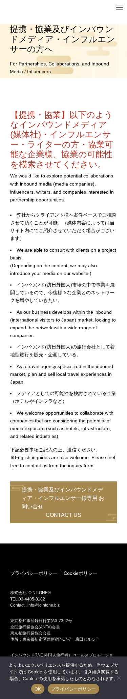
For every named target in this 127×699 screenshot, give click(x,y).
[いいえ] (118, 677)
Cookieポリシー (81, 573)
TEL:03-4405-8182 (27, 599)
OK (38, 689)
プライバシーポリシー (34, 573)
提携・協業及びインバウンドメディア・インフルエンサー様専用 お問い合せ (63, 502)
